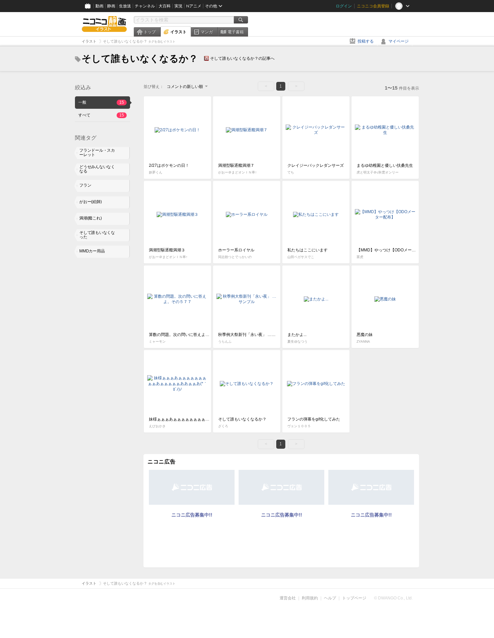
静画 (111, 6)
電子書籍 (236, 32)
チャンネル (145, 6)
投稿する (366, 41)
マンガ (207, 32)
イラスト (178, 32)
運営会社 (288, 598)
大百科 (165, 6)
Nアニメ (193, 6)
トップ (149, 32)
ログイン (344, 6)
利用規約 (310, 598)
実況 (178, 6)
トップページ (354, 598)
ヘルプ (330, 598)
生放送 (125, 6)
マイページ (398, 41)
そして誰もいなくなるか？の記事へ (242, 58)
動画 (99, 6)
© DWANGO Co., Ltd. (393, 598)
